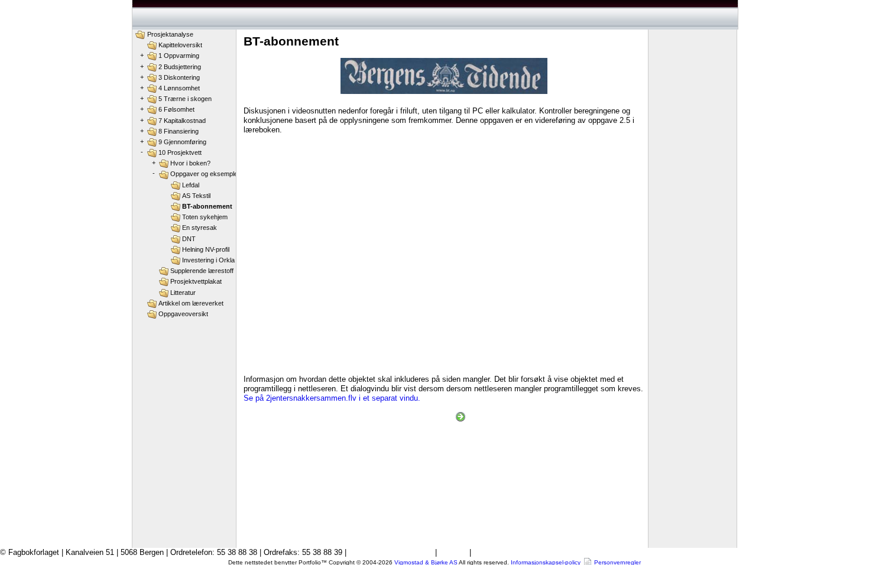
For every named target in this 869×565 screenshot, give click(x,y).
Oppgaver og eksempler (205, 173)
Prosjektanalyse (170, 34)
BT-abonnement (207, 206)
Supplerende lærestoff (202, 270)
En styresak (199, 227)
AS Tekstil (196, 195)
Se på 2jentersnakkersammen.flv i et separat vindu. (332, 398)
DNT (189, 238)
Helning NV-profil (205, 249)
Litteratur (183, 292)
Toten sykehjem (205, 216)
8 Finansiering (178, 131)
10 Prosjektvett (180, 152)
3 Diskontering (179, 77)
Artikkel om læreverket (190, 303)
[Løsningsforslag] (461, 416)
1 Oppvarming (178, 55)
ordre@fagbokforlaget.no (391, 552)
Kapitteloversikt (180, 44)
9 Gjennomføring (182, 141)
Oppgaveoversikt (183, 313)
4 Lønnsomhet (179, 88)
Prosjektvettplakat (196, 281)
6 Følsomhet (176, 109)
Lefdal (190, 185)
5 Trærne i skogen (185, 98)
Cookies (453, 552)
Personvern (493, 552)
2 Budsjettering (179, 66)
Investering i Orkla (208, 260)
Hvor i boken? (190, 163)
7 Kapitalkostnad (182, 120)
